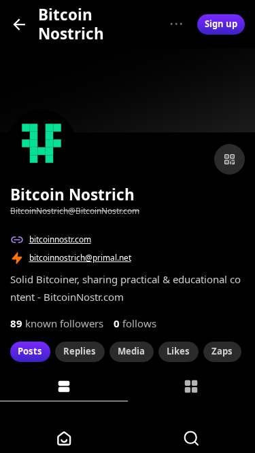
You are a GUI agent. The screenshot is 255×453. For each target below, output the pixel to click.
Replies (79, 351)
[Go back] (19, 24)
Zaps (222, 351)
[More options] (176, 24)
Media (131, 351)
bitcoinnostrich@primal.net (80, 258)
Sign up (221, 24)
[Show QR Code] (229, 159)
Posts (30, 351)
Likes (178, 351)
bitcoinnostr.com (60, 239)
